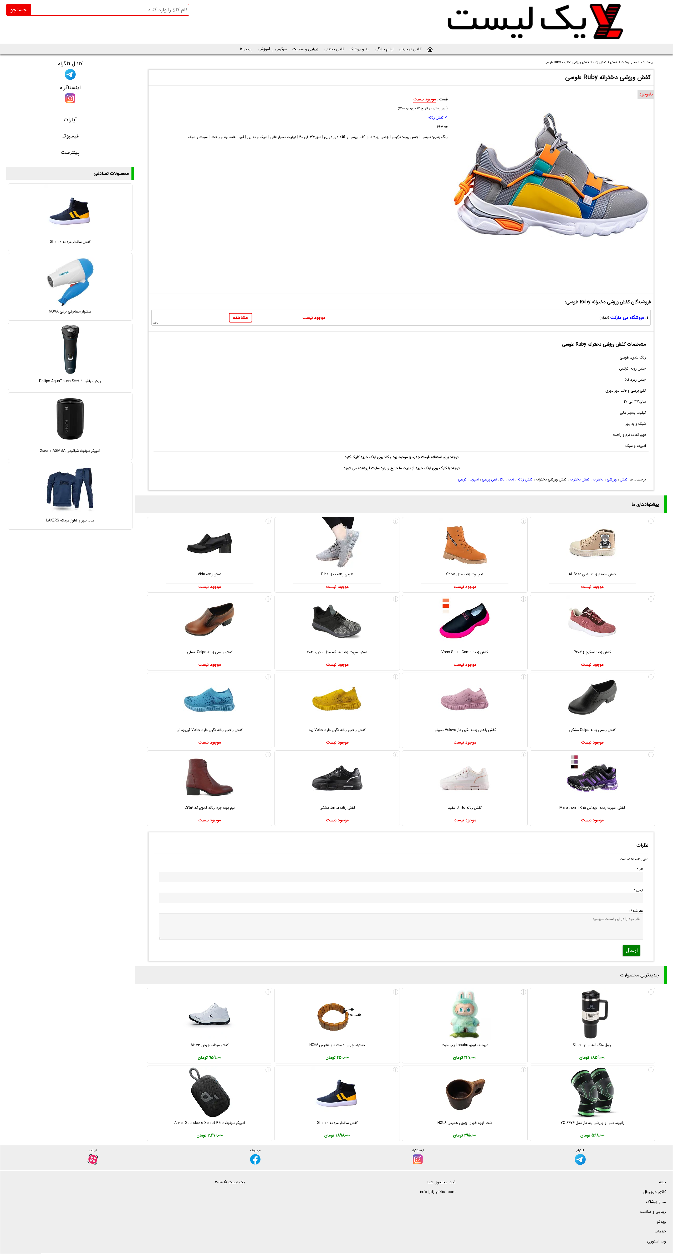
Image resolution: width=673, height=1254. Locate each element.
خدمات (660, 1231)
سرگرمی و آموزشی (272, 49)
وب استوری (656, 1241)
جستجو (18, 10)
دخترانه (598, 479)
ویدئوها (246, 49)
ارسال (632, 950)
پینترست (70, 152)
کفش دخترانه (579, 479)
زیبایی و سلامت (305, 49)
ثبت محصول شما (441, 1182)
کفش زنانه (525, 479)
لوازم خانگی (384, 49)
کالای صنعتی (334, 49)
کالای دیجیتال (410, 49)
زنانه (511, 479)
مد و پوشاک (359, 49)
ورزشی (612, 479)
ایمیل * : (637, 890)
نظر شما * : (636, 910)
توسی (462, 479)
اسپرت (474, 479)
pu (502, 479)
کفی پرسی (489, 479)
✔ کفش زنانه (438, 117)
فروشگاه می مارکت (627, 317)
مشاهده (240, 317)
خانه (662, 1182)
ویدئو (661, 1222)
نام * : (639, 869)
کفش (624, 479)
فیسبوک (70, 136)
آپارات (70, 120)
